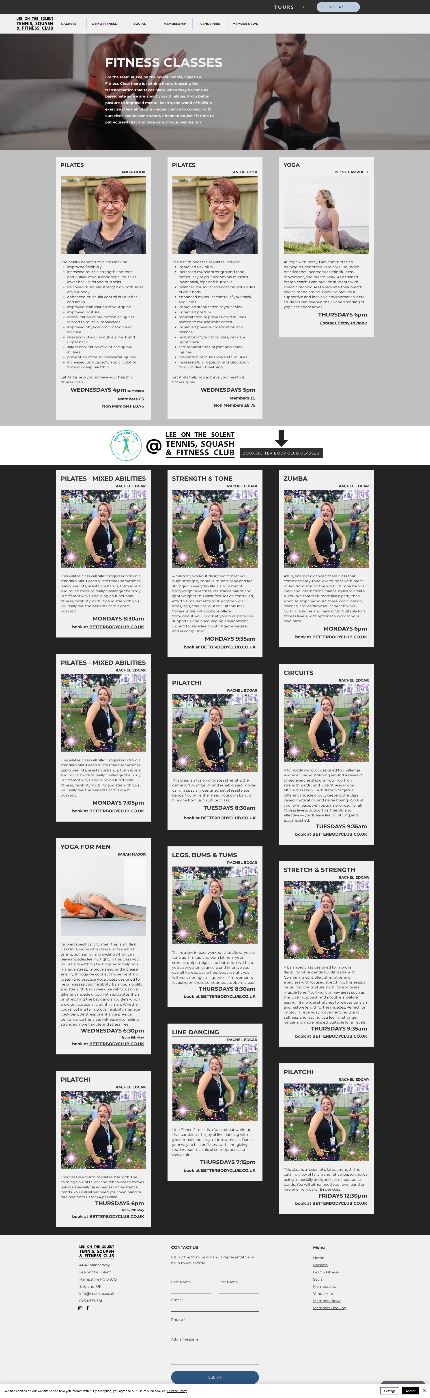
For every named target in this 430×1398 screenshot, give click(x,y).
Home (318, 1258)
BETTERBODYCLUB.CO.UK (116, 1043)
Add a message (185, 1339)
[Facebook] (87, 1308)
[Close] (424, 1390)
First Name (181, 1282)
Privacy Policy (177, 1391)
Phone (177, 1320)
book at (80, 627)
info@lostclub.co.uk (96, 1294)
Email (176, 1300)
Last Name (228, 1282)
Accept (410, 1391)
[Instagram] (80, 1308)
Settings (390, 1391)
